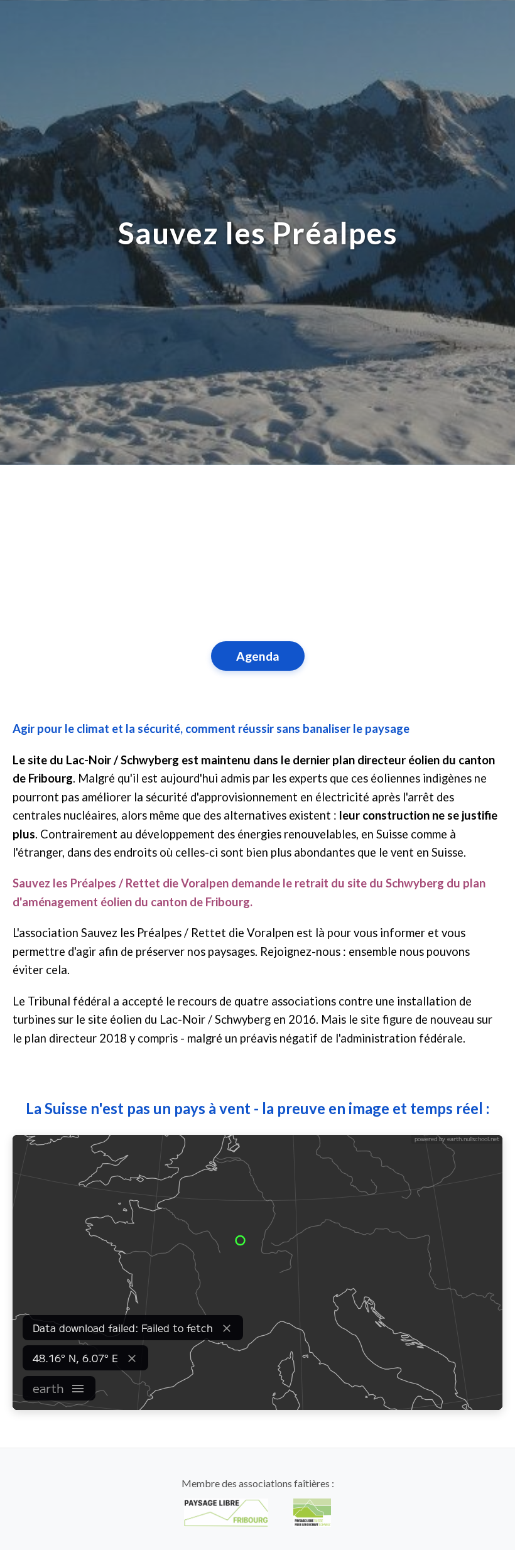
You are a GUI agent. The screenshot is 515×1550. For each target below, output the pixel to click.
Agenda (257, 656)
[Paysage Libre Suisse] (312, 1513)
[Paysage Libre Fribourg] (226, 1513)
